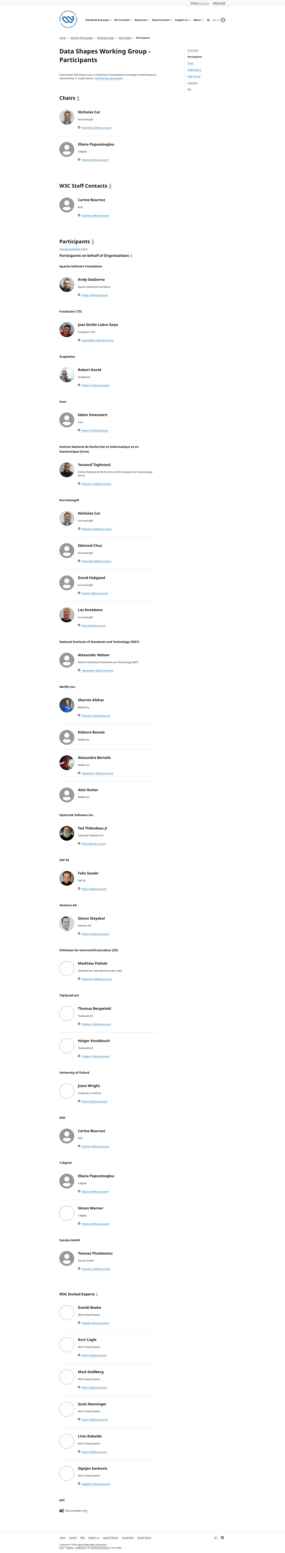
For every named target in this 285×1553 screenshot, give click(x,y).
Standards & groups (97, 20)
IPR (189, 89)
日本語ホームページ (200, 3)
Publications (194, 70)
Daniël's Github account (95, 1323)
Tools (190, 63)
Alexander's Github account (97, 670)
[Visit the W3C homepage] (68, 19)
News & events (161, 20)
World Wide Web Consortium (92, 1544)
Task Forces (194, 76)
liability (69, 1547)
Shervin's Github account (95, 716)
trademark (80, 1547)
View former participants (109, 78)
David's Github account (94, 593)
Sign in (215, 20)
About (197, 20)
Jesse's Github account (94, 1101)
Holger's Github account (95, 1056)
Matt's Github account (94, 1387)
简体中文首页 (219, 3)
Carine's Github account (95, 215)
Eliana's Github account (95, 160)
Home (63, 38)
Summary (192, 50)
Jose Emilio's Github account (97, 340)
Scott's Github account (94, 1420)
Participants (143, 38)
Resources (141, 20)
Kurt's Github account (94, 1355)
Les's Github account (93, 625)
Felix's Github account (94, 889)
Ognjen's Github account (95, 1484)
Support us (181, 20)
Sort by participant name (74, 249)
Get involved (121, 20)
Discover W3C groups (82, 38)
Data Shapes (125, 38)
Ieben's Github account (94, 430)
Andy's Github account (94, 295)
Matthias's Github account (96, 979)
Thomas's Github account (96, 1024)
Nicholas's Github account (96, 128)
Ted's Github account (93, 844)
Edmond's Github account (96, 561)
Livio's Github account (94, 1452)
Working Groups (105, 38)
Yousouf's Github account (96, 484)
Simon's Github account (95, 934)
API (85, 1511)
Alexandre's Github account (97, 773)
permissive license (100, 1547)
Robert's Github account (95, 385)
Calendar (192, 83)
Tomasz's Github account (95, 1269)
